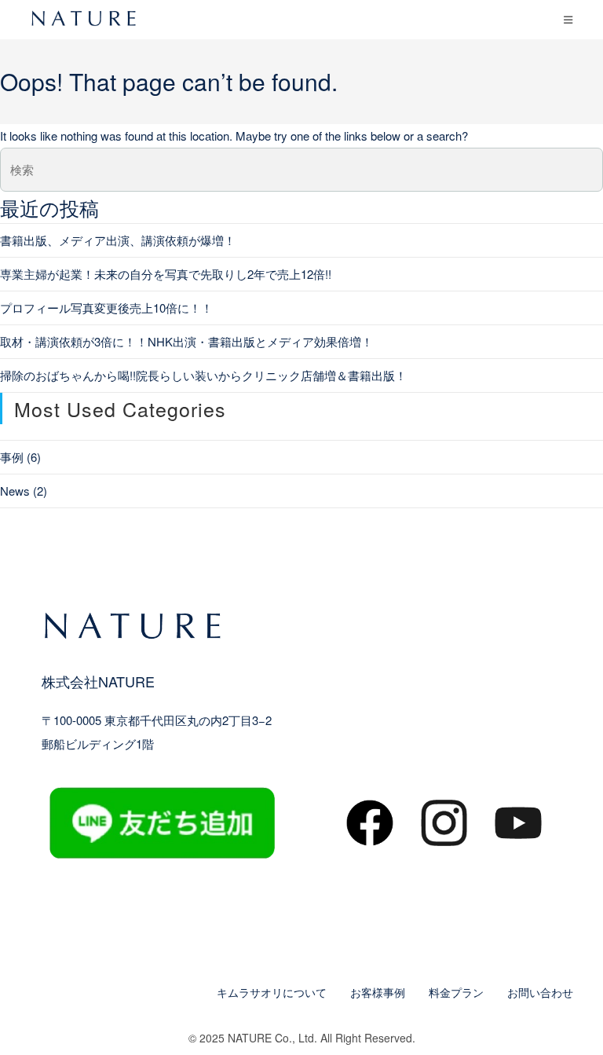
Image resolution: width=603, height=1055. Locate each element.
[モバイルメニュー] (568, 19)
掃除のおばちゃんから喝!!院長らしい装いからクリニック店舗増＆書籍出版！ (203, 375)
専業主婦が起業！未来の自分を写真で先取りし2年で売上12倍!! (165, 274)
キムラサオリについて (272, 992)
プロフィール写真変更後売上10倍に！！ (106, 307)
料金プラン (456, 992)
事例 (12, 457)
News (15, 490)
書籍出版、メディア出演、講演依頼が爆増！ (118, 240)
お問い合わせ (540, 992)
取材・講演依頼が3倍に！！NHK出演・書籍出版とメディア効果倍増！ (186, 341)
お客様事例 (377, 992)
